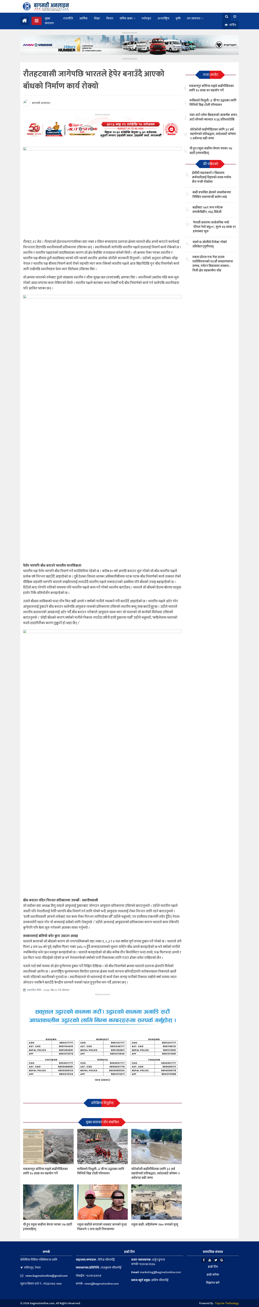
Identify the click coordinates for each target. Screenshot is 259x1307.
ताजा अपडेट (210, 75)
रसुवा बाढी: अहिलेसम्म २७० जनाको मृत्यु (154, 1224)
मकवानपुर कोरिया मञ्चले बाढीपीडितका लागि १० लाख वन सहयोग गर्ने (45, 1171)
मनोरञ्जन (146, 18)
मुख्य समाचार (49, 21)
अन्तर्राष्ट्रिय (163, 18)
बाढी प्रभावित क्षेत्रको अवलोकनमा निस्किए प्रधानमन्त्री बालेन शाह (211, 194)
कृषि (178, 18)
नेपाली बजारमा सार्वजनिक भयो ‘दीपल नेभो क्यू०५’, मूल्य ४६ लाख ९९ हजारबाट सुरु (214, 227)
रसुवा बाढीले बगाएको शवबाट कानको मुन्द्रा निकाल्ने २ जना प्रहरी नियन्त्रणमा (102, 1227)
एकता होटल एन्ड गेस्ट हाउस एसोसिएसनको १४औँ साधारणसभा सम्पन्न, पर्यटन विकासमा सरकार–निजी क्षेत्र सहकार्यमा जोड (212, 263)
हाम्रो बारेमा (213, 1274)
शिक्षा (97, 18)
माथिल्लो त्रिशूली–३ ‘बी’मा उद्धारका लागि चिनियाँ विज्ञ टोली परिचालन (100, 1171)
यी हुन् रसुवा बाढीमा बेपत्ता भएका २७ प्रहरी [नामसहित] (47, 1227)
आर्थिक (83, 18)
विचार (109, 18)
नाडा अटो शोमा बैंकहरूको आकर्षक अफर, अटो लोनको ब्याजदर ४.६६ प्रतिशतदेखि (213, 117)
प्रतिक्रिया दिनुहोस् (102, 1103)
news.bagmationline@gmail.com (46, 1275)
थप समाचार (194, 18)
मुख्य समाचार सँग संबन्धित (102, 1122)
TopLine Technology (227, 1303)
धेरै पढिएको (210, 164)
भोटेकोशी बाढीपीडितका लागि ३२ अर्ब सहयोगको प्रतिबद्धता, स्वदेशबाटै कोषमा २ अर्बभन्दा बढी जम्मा (155, 1173)
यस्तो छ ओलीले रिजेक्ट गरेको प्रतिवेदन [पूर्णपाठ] (210, 244)
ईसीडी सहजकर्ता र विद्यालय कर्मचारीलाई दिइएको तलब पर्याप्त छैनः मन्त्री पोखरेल (211, 177)
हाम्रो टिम (213, 1266)
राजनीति (68, 18)
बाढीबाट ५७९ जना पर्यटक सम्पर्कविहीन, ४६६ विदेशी (207, 210)
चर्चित (232, 25)
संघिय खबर (126, 18)
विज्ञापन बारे (213, 1282)
